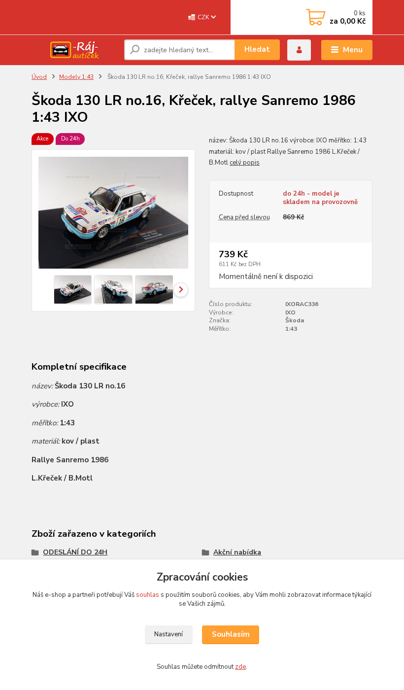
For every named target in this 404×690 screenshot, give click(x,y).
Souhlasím (231, 634)
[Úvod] (74, 50)
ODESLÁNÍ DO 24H (75, 552)
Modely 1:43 (76, 77)
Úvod (39, 77)
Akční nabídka (237, 552)
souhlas (147, 594)
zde (240, 666)
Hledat (257, 49)
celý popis (245, 162)
